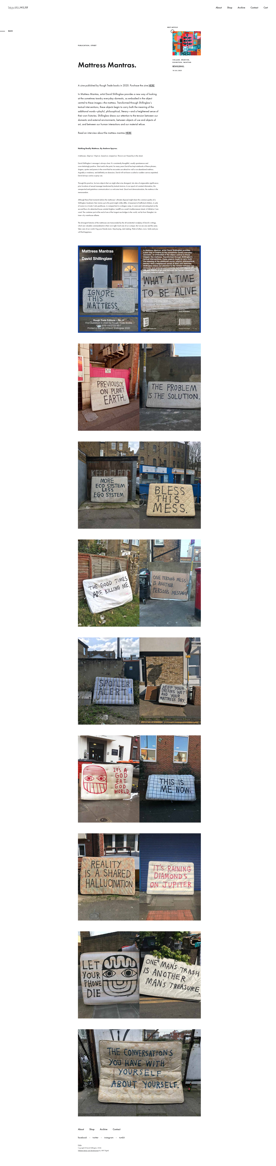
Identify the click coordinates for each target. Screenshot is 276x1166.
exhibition (177, 62)
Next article (172, 27)
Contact (254, 7)
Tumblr (122, 1137)
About (219, 7)
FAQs (80, 1145)
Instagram (108, 1137)
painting (187, 62)
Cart (266, 7)
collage (176, 60)
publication (83, 45)
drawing (185, 60)
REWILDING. (178, 66)
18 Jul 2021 (177, 70)
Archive (241, 7)
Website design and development (88, 1151)
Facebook (82, 1137)
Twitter (95, 1137)
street (93, 45)
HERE (152, 85)
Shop (229, 7)
